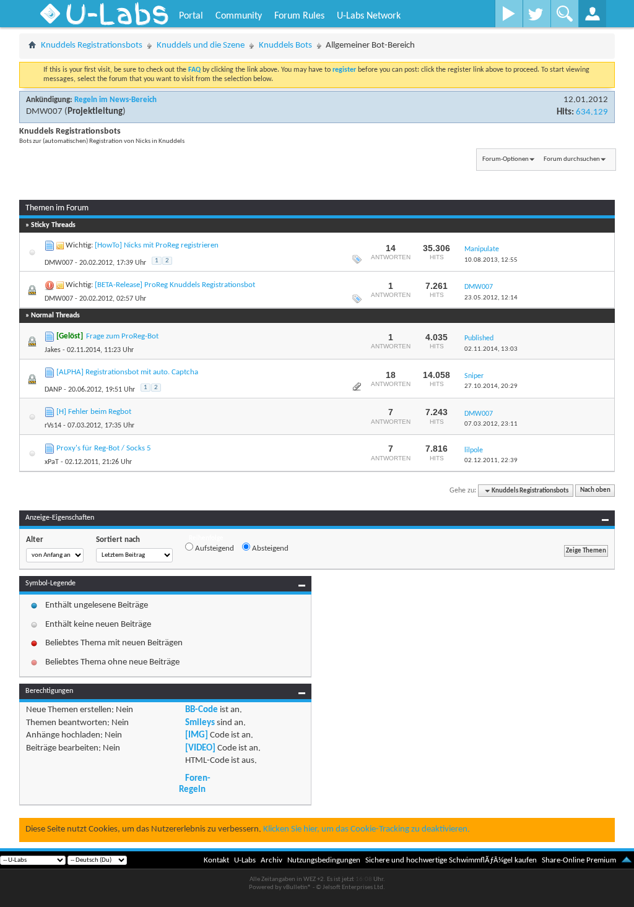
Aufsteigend (213, 548)
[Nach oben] (626, 860)
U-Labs (245, 860)
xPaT (52, 462)
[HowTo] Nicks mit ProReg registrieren (157, 245)
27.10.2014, (491, 386)
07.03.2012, (491, 424)
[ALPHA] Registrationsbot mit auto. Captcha (127, 372)
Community (238, 16)
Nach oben (595, 491)
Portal (191, 16)
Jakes (53, 350)
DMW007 (44, 111)
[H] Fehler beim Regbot (93, 412)
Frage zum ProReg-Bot (122, 336)
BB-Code (201, 710)
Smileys (200, 723)
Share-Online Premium (579, 860)
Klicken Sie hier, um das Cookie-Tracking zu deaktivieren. (366, 829)
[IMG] (196, 735)
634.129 (592, 112)
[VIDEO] (200, 748)
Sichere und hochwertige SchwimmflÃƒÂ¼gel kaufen (451, 860)
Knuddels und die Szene (201, 45)
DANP (53, 389)
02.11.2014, (491, 349)
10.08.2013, (491, 260)
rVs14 (53, 425)
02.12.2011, (491, 460)
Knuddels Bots (285, 45)
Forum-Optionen (505, 159)
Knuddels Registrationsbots (91, 45)
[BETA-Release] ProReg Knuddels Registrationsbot (175, 285)
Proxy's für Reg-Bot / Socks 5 (103, 448)
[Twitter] (536, 13)
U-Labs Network (369, 16)
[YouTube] (509, 13)
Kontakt (216, 860)
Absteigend (269, 548)
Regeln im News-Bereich (115, 100)
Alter (34, 540)
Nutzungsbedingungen (323, 860)
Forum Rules (299, 16)
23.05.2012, (491, 297)
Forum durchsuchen (572, 159)
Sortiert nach (118, 540)
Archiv (271, 860)
